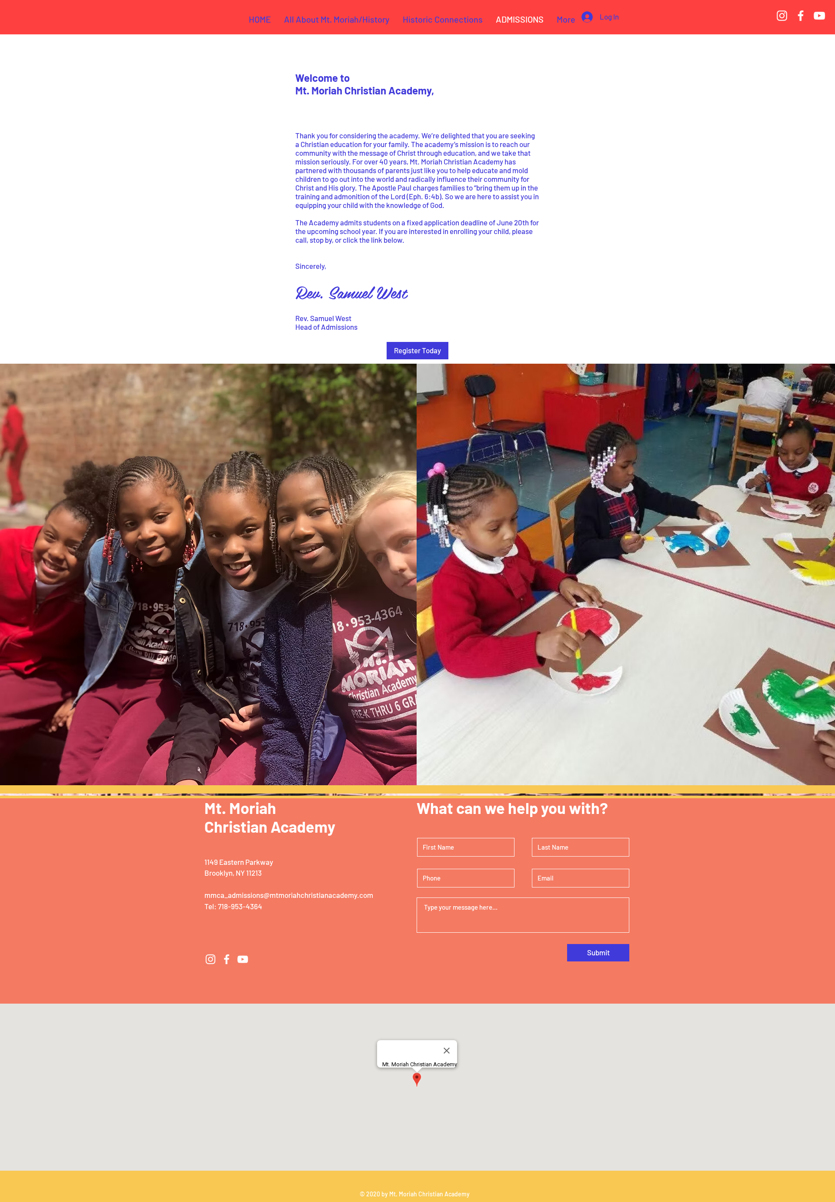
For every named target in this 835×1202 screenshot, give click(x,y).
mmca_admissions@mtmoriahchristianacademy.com (288, 895)
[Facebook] (801, 16)
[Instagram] (782, 16)
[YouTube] (819, 16)
